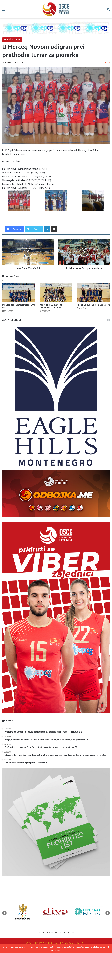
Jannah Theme (8, 947)
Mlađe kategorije (12, 39)
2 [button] (41, 932)
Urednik (7, 63)
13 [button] (70, 932)
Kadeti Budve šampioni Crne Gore (93, 305)
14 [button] (73, 932)
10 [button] (62, 932)
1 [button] (39, 932)
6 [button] (52, 932)
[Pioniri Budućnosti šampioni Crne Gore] (18, 292)
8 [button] (57, 932)
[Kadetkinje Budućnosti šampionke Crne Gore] (56, 292)
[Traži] (108, 10)
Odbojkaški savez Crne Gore (74, 943)
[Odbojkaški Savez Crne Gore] (56, 9)
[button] (4, 913)
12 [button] (68, 932)
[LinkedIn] (47, 229)
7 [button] (55, 932)
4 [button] (47, 932)
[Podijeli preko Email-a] (54, 229)
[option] (22, 911)
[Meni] (3, 10)
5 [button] (49, 932)
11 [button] (65, 932)
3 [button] (44, 932)
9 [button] (60, 932)
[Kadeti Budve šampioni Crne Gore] (93, 292)
